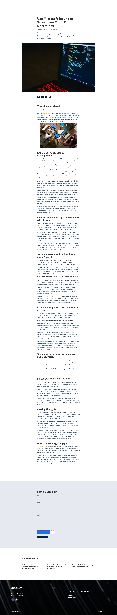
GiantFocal (104, 611)
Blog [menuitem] (82, 588)
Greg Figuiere (41, 29)
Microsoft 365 (40, 362)
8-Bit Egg (41, 446)
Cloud (52, 468)
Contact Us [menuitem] (97, 588)
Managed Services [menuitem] (72, 597)
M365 (48, 468)
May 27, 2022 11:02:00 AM (27, 563)
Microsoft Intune (47, 113)
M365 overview (41, 468)
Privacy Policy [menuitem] (86, 591)
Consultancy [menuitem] (70, 595)
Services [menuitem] (71, 591)
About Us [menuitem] (71, 588)
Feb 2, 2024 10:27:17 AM (52, 563)
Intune (57, 468)
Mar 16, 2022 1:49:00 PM (77, 563)
